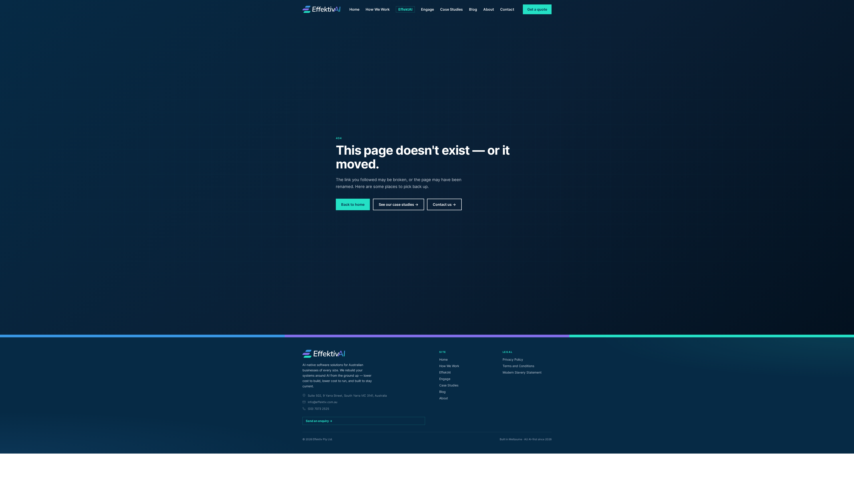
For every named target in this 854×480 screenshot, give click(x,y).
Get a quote (537, 9)
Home (354, 9)
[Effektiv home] (321, 9)
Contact (507, 9)
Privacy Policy (513, 359)
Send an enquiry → (319, 421)
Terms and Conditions (518, 366)
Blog (473, 9)
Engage (427, 9)
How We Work (378, 9)
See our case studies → (398, 204)
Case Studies (451, 9)
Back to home (353, 204)
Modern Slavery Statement (522, 372)
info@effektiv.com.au (322, 402)
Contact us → (444, 204)
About (488, 9)
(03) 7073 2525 (318, 408)
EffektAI (405, 9)
